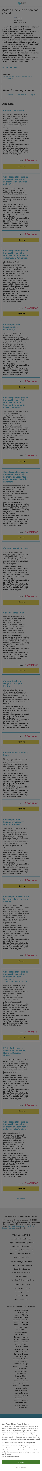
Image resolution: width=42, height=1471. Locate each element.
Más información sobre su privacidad (28, 1439)
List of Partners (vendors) (10, 1457)
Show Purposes (21, 1467)
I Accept (21, 1462)
